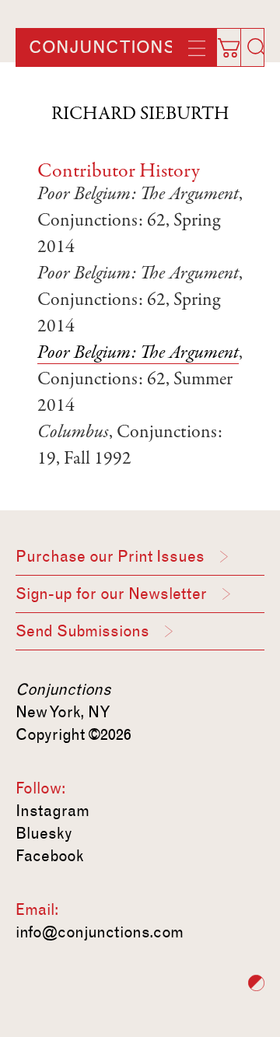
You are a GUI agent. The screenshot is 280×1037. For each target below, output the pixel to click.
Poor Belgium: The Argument (138, 354)
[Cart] (236, 42)
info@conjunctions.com (100, 932)
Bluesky (44, 833)
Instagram (52, 810)
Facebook (50, 855)
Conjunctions (102, 47)
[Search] (256, 47)
